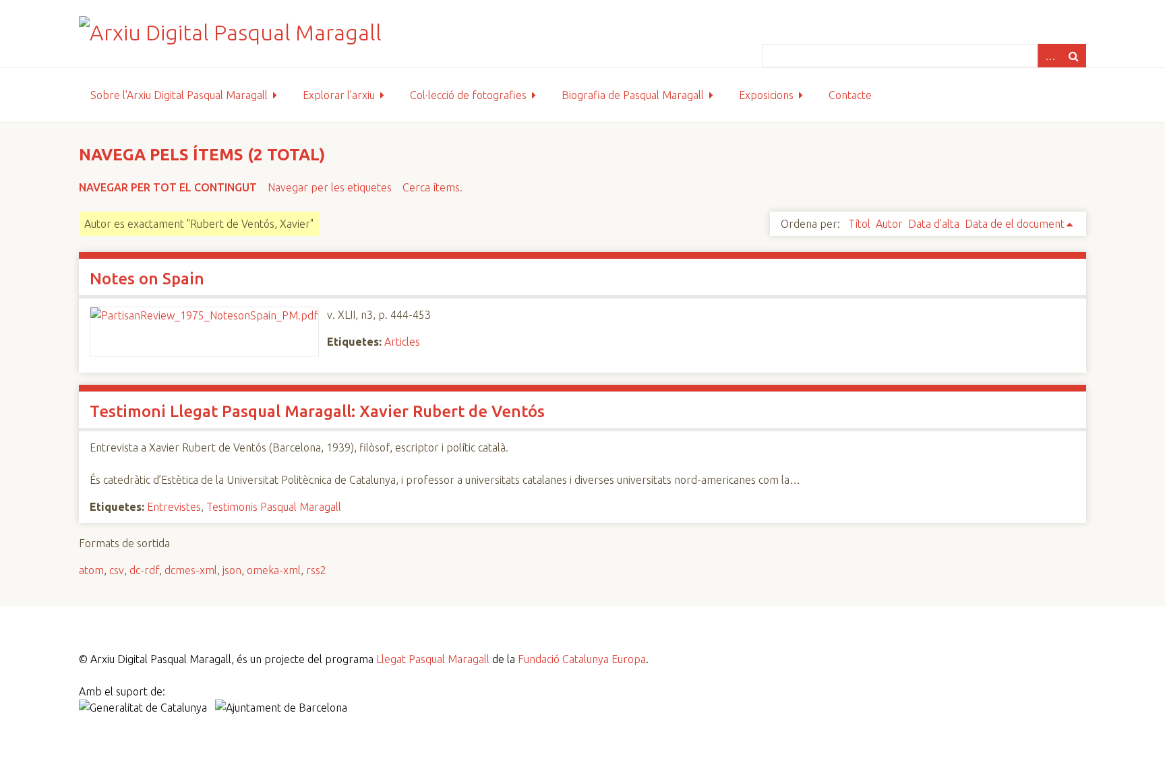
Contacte (850, 95)
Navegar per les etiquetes (330, 187)
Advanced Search (1050, 55)
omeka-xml (274, 570)
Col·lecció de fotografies (468, 95)
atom (91, 570)
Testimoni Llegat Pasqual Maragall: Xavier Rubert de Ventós (317, 411)
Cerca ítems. (432, 187)
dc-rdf (144, 570)
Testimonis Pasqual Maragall (273, 507)
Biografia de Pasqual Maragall (633, 95)
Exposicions (766, 95)
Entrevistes (174, 507)
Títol (859, 224)
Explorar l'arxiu (339, 95)
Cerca (1074, 55)
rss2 (316, 570)
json (231, 570)
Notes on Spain (147, 279)
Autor (889, 224)
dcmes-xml (191, 570)
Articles (402, 342)
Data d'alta (933, 224)
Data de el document (1015, 224)
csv (116, 570)
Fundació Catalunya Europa (582, 659)
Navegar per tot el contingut (168, 187)
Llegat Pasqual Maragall (432, 659)
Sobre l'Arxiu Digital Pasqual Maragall (179, 95)
